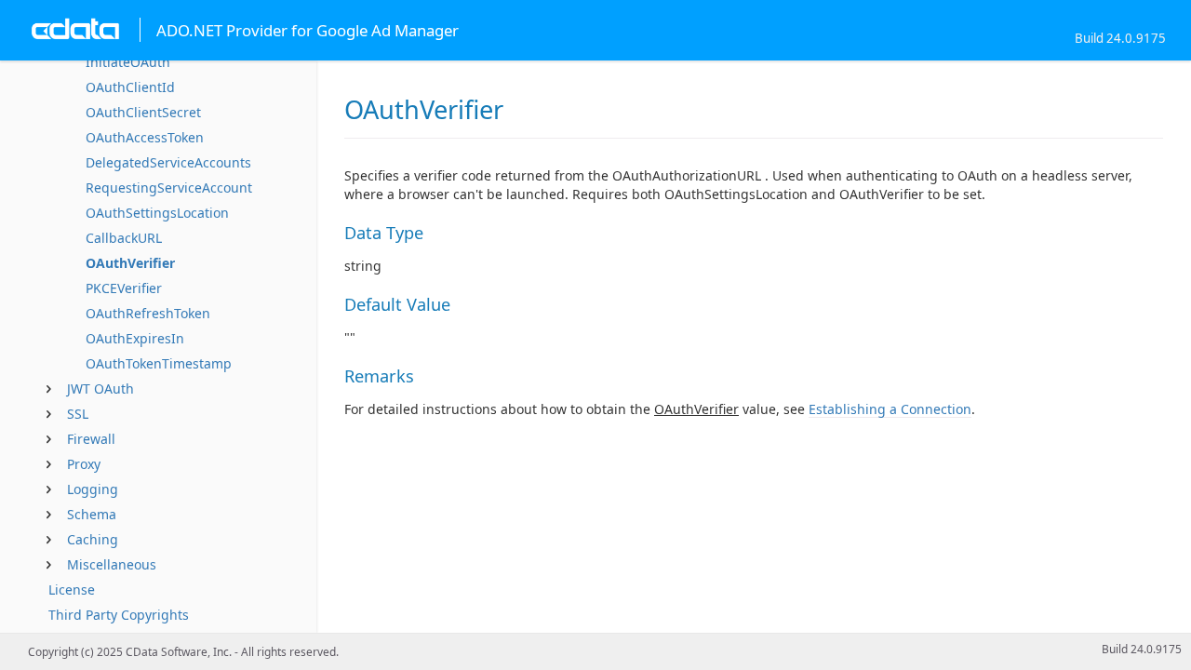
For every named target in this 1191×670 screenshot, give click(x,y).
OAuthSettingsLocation (157, 212)
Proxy (83, 464)
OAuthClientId (130, 87)
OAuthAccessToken (145, 137)
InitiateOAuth (128, 62)
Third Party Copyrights (118, 614)
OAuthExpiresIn (135, 338)
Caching (92, 539)
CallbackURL (124, 238)
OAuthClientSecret (143, 112)
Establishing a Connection (890, 409)
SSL (77, 413)
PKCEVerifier (124, 288)
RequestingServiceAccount (169, 187)
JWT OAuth (100, 388)
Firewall (91, 439)
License (71, 589)
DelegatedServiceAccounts (168, 162)
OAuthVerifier (130, 263)
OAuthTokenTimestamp (159, 363)
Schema (91, 514)
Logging (92, 489)
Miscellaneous (111, 564)
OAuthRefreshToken (148, 313)
